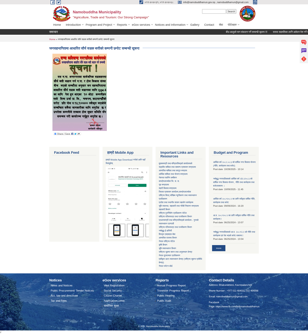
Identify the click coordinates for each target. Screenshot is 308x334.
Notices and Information (170, 24)
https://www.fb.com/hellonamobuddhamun (237, 306)
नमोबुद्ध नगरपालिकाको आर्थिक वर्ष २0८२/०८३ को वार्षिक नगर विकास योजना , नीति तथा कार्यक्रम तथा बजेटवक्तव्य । (233, 182)
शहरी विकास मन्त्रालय (167, 188)
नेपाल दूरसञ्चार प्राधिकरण (169, 255)
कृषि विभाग (163, 244)
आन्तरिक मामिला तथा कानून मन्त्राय (173, 170)
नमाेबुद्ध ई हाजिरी (165, 230)
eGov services (141, 24)
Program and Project (99, 24)
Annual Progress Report (171, 285)
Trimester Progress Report (173, 290)
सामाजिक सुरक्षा (111, 305)
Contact (209, 24)
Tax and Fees (59, 300)
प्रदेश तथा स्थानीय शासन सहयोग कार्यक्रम (176, 202)
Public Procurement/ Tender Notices (72, 290)
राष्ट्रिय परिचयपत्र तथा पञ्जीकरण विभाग (175, 216)
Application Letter (114, 300)
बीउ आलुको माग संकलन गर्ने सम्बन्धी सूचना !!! (238, 32)
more (218, 248)
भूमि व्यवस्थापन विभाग (167, 248)
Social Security (113, 290)
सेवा (221, 24)
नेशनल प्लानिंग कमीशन (168, 177)
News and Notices (62, 285)
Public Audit (164, 300)
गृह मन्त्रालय (164, 184)
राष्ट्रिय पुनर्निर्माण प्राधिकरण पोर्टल (173, 213)
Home (57, 24)
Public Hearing (166, 295)
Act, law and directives (64, 295)
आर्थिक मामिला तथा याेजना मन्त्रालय (173, 174)
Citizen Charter (113, 295)
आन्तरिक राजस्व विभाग (168, 237)
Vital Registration (114, 285)
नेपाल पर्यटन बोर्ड (165, 266)
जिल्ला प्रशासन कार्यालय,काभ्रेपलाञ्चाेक (175, 191)
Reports (122, 24)
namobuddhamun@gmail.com (232, 296)
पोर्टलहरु (232, 24)
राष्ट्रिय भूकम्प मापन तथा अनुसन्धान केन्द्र (175, 252)
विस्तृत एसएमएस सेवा (167, 234)
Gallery (194, 24)
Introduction (73, 24)
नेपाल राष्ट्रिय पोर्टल (167, 241)
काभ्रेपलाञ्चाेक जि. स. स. (169, 181)
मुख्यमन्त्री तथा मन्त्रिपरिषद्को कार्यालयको (175, 163)
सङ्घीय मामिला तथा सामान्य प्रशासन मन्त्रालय (177, 167)
